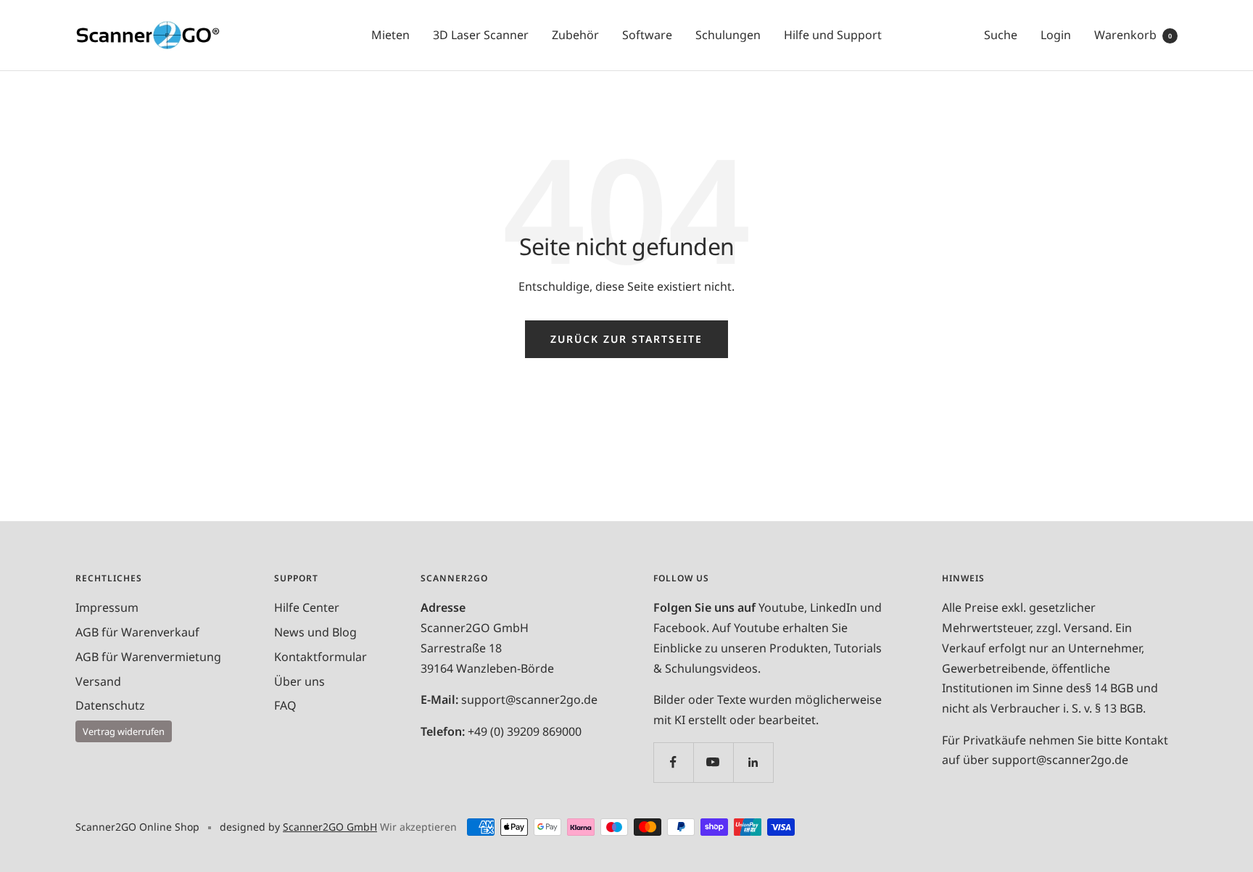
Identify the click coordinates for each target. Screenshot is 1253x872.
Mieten (390, 35)
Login (1056, 35)
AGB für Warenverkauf (137, 632)
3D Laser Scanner (481, 35)
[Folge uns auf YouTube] (713, 762)
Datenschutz (110, 705)
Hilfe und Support (833, 35)
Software (647, 35)
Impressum (106, 607)
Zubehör (575, 35)
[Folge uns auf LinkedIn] (753, 762)
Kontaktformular (320, 657)
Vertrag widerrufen (124, 731)
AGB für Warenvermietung (148, 657)
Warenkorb (1133, 35)
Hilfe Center (306, 607)
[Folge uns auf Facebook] (673, 762)
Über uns (299, 681)
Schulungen (728, 35)
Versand (98, 681)
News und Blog (315, 632)
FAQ (285, 705)
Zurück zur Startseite (626, 339)
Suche (1000, 35)
